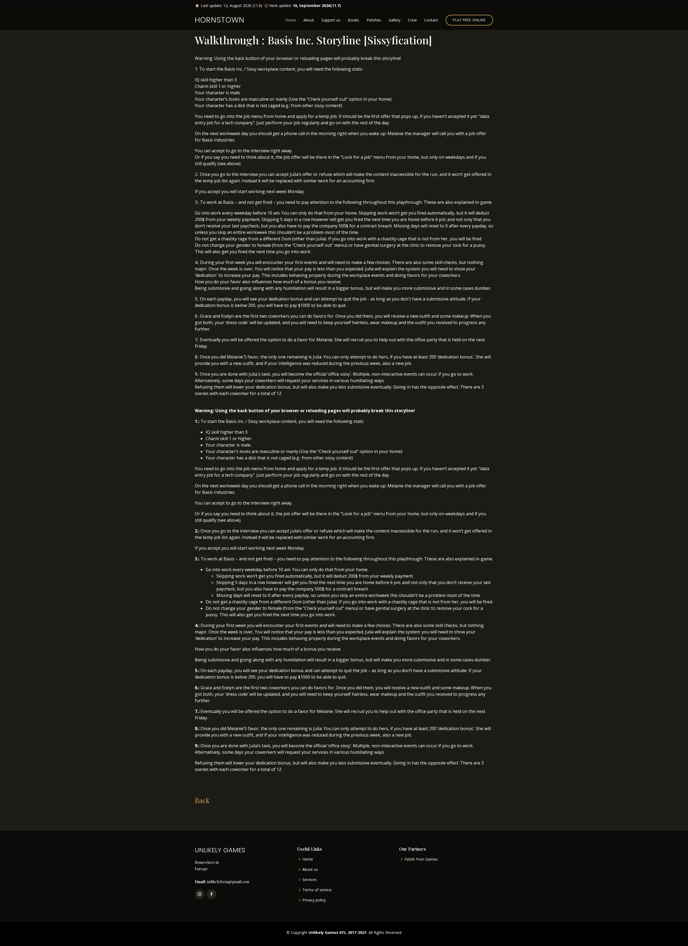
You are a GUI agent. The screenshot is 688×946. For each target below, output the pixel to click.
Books (353, 20)
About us (310, 869)
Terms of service (317, 890)
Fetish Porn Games (421, 859)
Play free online (469, 19)
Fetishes (374, 20)
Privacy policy (314, 900)
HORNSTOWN (219, 20)
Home (290, 20)
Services (309, 880)
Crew (412, 20)
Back (202, 800)
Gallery (394, 20)
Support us (330, 20)
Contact (431, 20)
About (308, 20)
